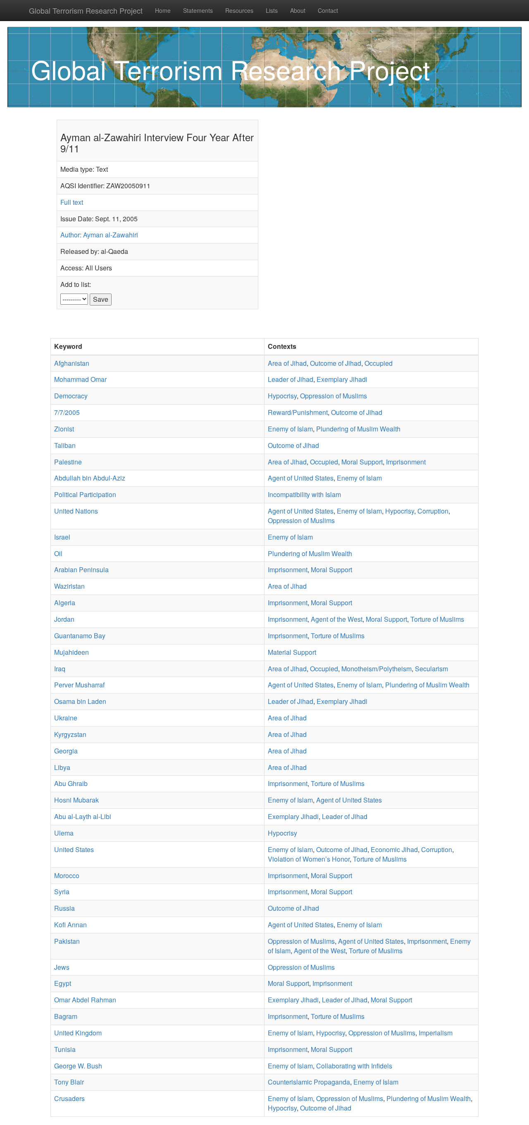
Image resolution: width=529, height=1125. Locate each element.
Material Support (292, 652)
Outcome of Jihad (335, 363)
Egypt (62, 983)
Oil (58, 553)
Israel (62, 537)
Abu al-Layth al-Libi (82, 816)
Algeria (64, 602)
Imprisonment (406, 462)
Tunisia (65, 1049)
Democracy (71, 395)
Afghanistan (71, 363)
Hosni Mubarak (76, 800)
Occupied (379, 363)
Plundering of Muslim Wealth (358, 428)
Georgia (66, 751)
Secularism (431, 668)
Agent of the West (336, 619)
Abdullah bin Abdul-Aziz (89, 478)
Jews (61, 967)
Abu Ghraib (71, 783)
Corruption (432, 511)
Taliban (65, 445)
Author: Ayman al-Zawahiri (99, 234)
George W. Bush (78, 1066)
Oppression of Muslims (333, 395)
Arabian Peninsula (81, 569)
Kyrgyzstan (70, 734)
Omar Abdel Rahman (85, 999)
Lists (272, 10)
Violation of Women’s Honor (309, 859)
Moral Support (362, 462)
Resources (239, 10)
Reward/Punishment (298, 412)
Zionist (64, 428)
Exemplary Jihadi (342, 379)
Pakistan (67, 941)
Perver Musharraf (79, 684)
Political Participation (85, 494)
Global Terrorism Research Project (86, 10)
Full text (71, 202)
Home (163, 10)
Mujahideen (71, 652)
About (297, 10)
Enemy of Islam (290, 428)
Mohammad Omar (80, 379)
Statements (198, 10)
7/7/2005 (67, 412)
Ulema (64, 833)
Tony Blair (69, 1082)
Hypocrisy (282, 395)
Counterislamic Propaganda (309, 1082)
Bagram (65, 1016)
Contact (328, 10)
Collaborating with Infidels (354, 1066)
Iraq (59, 668)
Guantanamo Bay (79, 635)
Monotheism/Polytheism (376, 668)
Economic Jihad (394, 849)
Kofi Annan (70, 924)
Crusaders (69, 1098)
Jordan (64, 619)
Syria (61, 891)
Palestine (68, 462)
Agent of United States (301, 478)
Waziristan (69, 586)
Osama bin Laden (80, 701)
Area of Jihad (287, 363)
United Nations (76, 511)
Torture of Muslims (437, 619)
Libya (62, 767)
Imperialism (436, 1032)
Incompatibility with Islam (304, 494)
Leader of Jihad (290, 379)
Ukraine (65, 717)
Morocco (66, 875)
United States (74, 849)
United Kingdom (78, 1032)
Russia (64, 908)
